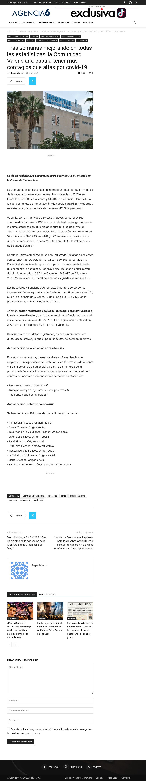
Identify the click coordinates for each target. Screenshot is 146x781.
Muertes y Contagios (50, 36)
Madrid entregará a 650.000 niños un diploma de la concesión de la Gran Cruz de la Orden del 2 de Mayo (26, 543)
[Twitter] (136, 2)
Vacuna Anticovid (67, 40)
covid (63, 495)
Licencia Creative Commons (78, 777)
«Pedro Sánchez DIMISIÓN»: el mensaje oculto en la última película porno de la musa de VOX (19, 630)
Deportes (88, 22)
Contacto (66, 2)
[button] (134, 22)
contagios (52, 495)
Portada (30, 40)
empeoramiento (77, 495)
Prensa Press (80, 2)
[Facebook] (124, 2)
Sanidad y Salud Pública (47, 40)
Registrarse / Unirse (42, 2)
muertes (13, 500)
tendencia (38, 500)
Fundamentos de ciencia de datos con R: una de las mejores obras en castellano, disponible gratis (80, 630)
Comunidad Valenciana (27, 31)
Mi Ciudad (63, 22)
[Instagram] (130, 2)
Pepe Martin (17, 73)
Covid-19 (34, 36)
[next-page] (15, 644)
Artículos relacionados (22, 594)
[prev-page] (9, 644)
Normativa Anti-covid (71, 36)
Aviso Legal (112, 777)
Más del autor (47, 594)
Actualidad (29, 22)
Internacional (46, 22)
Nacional (14, 22)
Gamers (76, 22)
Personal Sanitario (16, 40)
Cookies (99, 777)
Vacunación (82, 40)
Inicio (56, 2)
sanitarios (25, 500)
